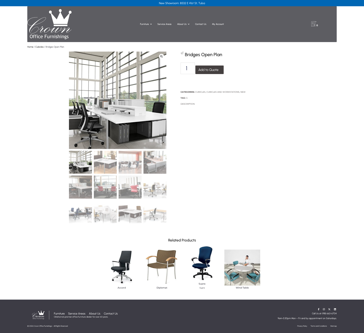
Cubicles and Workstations (222, 92)
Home (30, 46)
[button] (161, 56)
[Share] (182, 53)
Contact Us (200, 24)
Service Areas (164, 24)
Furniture (144, 24)
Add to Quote (208, 70)
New (243, 92)
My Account (218, 24)
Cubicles (39, 46)
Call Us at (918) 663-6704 (324, 313)
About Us (182, 24)
